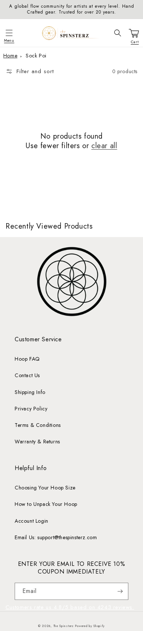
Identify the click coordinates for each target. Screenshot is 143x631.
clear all (104, 146)
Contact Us (27, 375)
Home (10, 55)
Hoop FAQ (27, 359)
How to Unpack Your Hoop (46, 504)
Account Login (31, 521)
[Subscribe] (120, 591)
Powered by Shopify (90, 626)
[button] (9, 33)
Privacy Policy (31, 408)
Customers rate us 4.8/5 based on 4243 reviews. (70, 607)
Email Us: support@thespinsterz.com (56, 537)
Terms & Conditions (38, 425)
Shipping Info (30, 392)
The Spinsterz (64, 626)
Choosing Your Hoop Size (45, 487)
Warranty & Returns (37, 441)
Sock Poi (36, 55)
